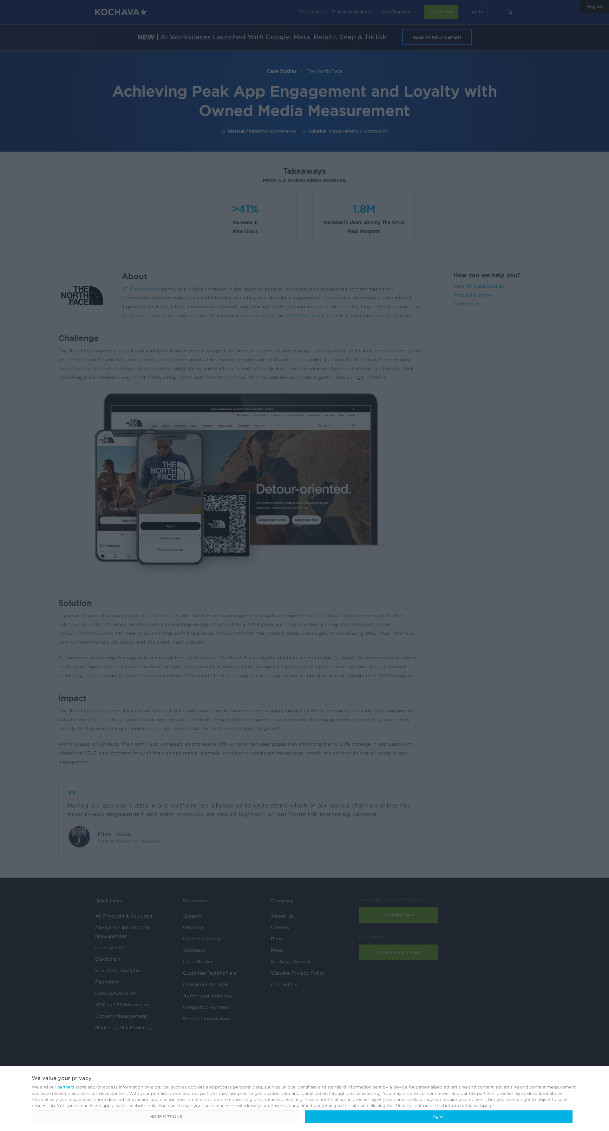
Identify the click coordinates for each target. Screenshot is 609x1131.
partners (65, 1087)
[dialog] (304, 1098)
